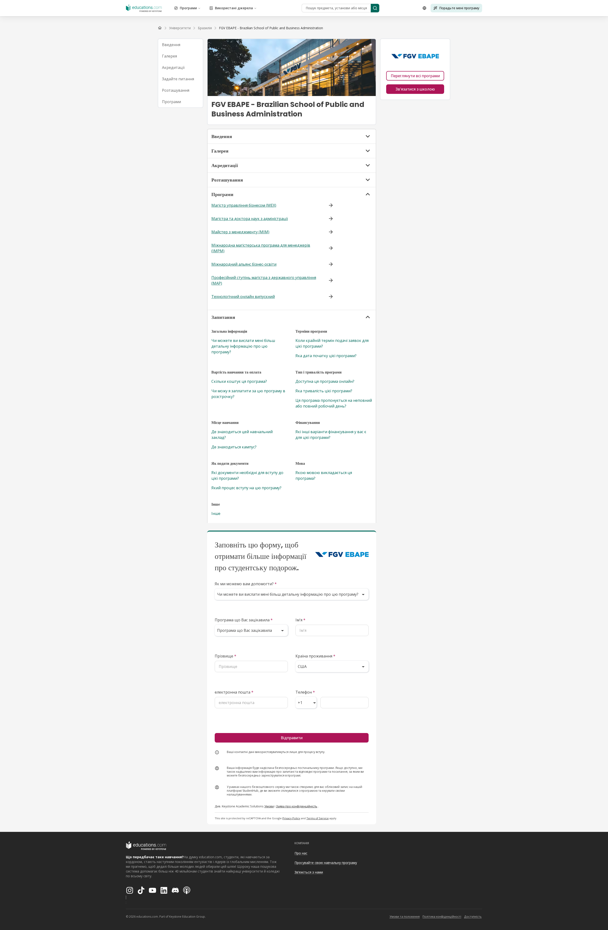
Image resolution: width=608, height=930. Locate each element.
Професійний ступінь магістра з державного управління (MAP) (263, 280)
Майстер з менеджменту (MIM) (240, 232)
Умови (269, 806)
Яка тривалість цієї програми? (323, 390)
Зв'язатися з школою (415, 89)
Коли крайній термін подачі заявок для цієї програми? (332, 343)
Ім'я (300, 620)
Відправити (292, 737)
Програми (188, 8)
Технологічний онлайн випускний (243, 296)
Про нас (300, 853)
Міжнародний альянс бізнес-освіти (243, 264)
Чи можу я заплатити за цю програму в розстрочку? (248, 393)
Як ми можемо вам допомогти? (246, 583)
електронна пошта (234, 692)
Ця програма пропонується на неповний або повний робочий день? (333, 403)
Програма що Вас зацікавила (244, 620)
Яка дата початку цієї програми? (325, 355)
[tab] (180, 44)
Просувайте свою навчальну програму (325, 862)
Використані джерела (234, 8)
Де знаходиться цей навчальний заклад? (242, 434)
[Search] (375, 8)
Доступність (473, 917)
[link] (271, 28)
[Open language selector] (424, 8)
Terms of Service (317, 818)
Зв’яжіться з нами (308, 872)
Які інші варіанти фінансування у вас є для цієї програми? (330, 434)
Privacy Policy (291, 818)
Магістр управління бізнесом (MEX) (243, 205)
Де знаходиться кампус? (233, 447)
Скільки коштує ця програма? (239, 381)
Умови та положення (405, 917)
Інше (215, 513)
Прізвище (225, 656)
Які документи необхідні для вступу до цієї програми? (247, 475)
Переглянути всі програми (415, 75)
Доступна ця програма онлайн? (324, 381)
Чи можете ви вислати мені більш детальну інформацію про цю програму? (243, 346)
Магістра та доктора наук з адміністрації (249, 218)
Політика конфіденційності (442, 917)
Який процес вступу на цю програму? (246, 487)
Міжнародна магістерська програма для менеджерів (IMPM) (260, 248)
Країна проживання (315, 656)
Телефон (305, 692)
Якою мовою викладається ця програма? (323, 475)
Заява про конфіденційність (296, 806)
